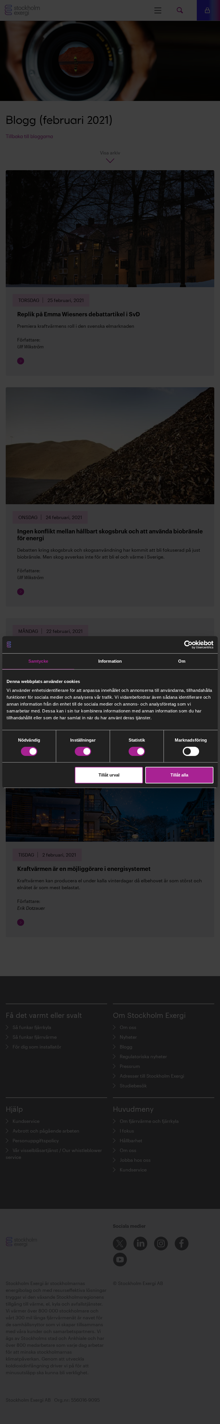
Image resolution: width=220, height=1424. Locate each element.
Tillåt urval (109, 774)
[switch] (83, 751)
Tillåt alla (179, 774)
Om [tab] (181, 661)
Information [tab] (110, 661)
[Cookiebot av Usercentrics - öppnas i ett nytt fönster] (188, 644)
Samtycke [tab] (38, 661)
